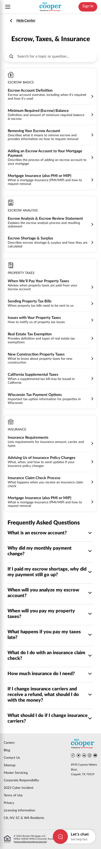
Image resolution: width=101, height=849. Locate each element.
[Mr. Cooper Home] (84, 744)
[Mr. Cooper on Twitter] (79, 756)
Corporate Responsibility (21, 780)
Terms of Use (13, 795)
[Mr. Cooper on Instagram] (90, 756)
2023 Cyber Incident (18, 788)
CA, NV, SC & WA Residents (24, 818)
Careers (9, 742)
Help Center (25, 20)
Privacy (9, 803)
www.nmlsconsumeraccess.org (30, 842)
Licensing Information (19, 810)
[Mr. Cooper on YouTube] (95, 756)
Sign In (87, 6)
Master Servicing (16, 773)
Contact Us (12, 757)
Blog (7, 750)
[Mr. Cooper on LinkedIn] (84, 756)
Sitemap (10, 765)
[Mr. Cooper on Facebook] (73, 756)
